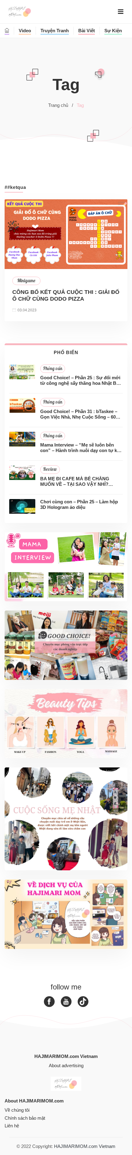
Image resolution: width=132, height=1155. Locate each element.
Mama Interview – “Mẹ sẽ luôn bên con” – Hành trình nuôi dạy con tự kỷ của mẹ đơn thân (79, 447)
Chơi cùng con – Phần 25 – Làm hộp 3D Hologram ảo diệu (79, 504)
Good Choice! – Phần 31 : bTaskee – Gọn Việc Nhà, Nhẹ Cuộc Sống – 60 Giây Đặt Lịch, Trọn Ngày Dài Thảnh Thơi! (78, 414)
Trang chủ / (60, 105)
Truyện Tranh (55, 30)
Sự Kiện (113, 30)
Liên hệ (12, 1125)
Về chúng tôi (17, 1110)
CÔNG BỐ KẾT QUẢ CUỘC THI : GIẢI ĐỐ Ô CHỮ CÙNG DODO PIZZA (65, 295)
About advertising (66, 1065)
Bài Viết (86, 30)
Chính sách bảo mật (25, 1118)
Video (25, 30)
